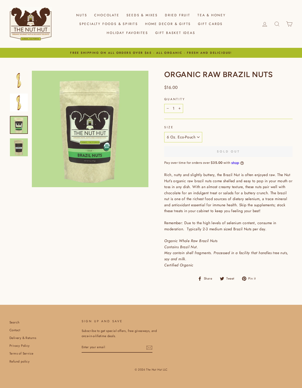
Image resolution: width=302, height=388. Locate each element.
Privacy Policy (19, 345)
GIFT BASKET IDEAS (175, 32)
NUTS (81, 15)
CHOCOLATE (106, 15)
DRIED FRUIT (177, 15)
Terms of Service (21, 353)
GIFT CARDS (210, 23)
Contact (14, 330)
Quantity (174, 99)
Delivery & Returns (22, 337)
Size (168, 127)
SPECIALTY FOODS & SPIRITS (108, 23)
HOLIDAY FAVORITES (127, 32)
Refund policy (19, 361)
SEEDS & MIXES (142, 15)
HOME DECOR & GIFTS (168, 23)
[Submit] (149, 347)
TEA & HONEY (211, 15)
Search (14, 322)
